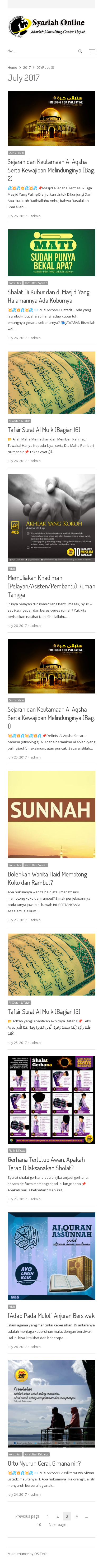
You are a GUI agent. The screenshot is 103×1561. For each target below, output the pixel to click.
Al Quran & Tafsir (19, 421)
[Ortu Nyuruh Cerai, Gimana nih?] (51, 1363)
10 (40, 1525)
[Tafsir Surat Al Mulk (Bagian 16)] (51, 354)
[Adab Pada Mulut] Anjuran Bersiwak (51, 1315)
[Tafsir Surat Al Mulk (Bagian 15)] (51, 936)
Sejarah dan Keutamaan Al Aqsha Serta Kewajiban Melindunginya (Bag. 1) (51, 717)
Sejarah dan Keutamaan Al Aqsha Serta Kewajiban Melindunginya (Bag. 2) (51, 169)
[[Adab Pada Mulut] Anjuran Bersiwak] (51, 1215)
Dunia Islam (16, 153)
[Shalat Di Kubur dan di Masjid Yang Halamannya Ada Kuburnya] (51, 232)
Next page (57, 1524)
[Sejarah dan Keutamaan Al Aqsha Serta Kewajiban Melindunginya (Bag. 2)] (51, 94)
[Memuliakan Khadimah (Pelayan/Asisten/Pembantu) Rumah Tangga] (51, 477)
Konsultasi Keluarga (37, 1454)
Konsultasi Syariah (36, 283)
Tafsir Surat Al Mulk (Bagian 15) (44, 1011)
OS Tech (41, 1553)
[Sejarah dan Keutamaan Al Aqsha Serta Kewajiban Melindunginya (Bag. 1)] (51, 642)
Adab (12, 569)
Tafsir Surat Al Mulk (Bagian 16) (44, 429)
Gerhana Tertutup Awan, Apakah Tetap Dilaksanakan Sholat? (46, 1163)
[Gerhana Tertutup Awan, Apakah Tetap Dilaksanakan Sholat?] (51, 1059)
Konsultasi (15, 283)
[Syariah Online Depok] (51, 26)
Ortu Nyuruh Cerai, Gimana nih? (44, 1463)
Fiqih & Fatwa (17, 1150)
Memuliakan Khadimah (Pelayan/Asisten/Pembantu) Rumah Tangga (51, 585)
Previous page (27, 1516)
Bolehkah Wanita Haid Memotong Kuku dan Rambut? (47, 878)
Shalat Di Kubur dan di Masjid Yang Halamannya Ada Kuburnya (49, 296)
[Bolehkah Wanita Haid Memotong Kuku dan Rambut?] (51, 773)
